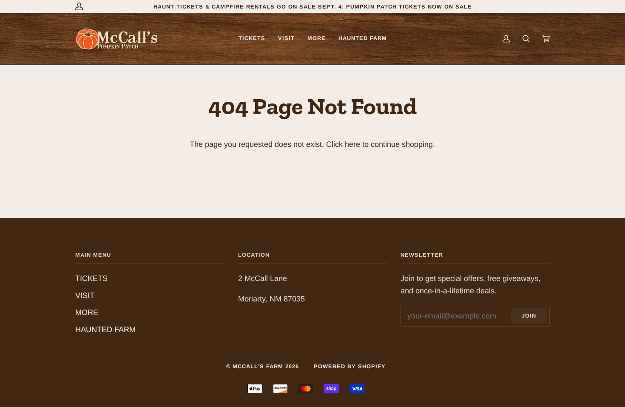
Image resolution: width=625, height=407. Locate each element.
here (352, 144)
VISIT (84, 295)
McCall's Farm (258, 366)
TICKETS (91, 278)
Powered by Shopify (350, 366)
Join (529, 315)
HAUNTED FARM (105, 329)
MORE (86, 312)
